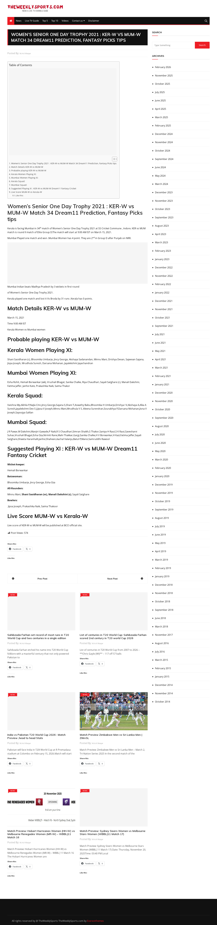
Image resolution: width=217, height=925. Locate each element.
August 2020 (162, 426)
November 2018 (164, 593)
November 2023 (164, 200)
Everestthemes (95, 920)
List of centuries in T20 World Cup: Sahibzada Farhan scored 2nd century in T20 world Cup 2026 (113, 636)
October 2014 (162, 701)
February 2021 (163, 376)
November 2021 (164, 309)
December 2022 (164, 267)
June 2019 (160, 534)
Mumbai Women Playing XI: (24, 177)
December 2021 (164, 301)
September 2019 (164, 509)
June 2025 (160, 100)
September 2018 (164, 610)
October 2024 (162, 150)
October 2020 (162, 409)
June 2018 (160, 618)
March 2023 (161, 242)
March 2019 (161, 559)
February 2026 (163, 67)
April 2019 (160, 551)
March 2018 (161, 626)
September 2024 (164, 159)
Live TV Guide (32, 20)
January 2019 (162, 576)
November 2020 (164, 401)
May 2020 (160, 451)
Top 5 (45, 20)
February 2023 (163, 250)
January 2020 (162, 476)
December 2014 (164, 685)
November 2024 (164, 142)
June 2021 (160, 342)
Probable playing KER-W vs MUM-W (28, 170)
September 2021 (164, 326)
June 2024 (160, 167)
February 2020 (163, 468)
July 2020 (160, 434)
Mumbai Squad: (19, 185)
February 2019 (163, 568)
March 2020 (161, 459)
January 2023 (162, 259)
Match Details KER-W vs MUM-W (27, 167)
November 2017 (164, 634)
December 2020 (164, 392)
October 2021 (162, 317)
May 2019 (160, 543)
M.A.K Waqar (25, 53)
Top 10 (54, 20)
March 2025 (161, 117)
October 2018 (162, 601)
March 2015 (161, 660)
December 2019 (164, 484)
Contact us (77, 20)
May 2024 (160, 175)
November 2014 (164, 693)
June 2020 (160, 443)
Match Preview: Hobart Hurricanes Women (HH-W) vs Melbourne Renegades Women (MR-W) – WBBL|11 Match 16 (41, 834)
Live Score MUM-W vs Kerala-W (26, 192)
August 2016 (162, 643)
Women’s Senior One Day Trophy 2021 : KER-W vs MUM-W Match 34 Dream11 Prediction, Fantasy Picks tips (63, 163)
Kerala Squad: (18, 181)
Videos (65, 20)
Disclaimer (93, 20)
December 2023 (164, 192)
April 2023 (160, 234)
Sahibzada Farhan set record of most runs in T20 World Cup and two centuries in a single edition (38, 636)
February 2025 (163, 125)
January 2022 (162, 292)
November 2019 (164, 493)
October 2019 (162, 501)
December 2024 (164, 134)
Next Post (112, 578)
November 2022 (164, 276)
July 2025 (160, 92)
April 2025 (160, 108)
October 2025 (162, 83)
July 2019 (160, 526)
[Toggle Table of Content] (113, 159)
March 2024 (161, 184)
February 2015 (163, 668)
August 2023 (162, 225)
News (18, 20)
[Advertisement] (62, 111)
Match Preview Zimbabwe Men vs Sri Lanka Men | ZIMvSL (111, 736)
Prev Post (42, 578)
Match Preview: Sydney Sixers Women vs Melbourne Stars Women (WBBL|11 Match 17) (112, 832)
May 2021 (160, 351)
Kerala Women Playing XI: (23, 174)
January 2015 (162, 676)
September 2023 (164, 217)
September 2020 (164, 417)
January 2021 (162, 384)
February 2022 (163, 284)
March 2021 (161, 367)
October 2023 (162, 209)
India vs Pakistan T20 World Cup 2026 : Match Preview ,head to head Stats (36, 736)
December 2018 (164, 584)
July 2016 (160, 651)
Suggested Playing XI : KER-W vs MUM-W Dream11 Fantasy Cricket (43, 188)
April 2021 (160, 359)
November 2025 (164, 75)
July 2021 (160, 334)
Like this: (19, 195)
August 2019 (162, 518)
